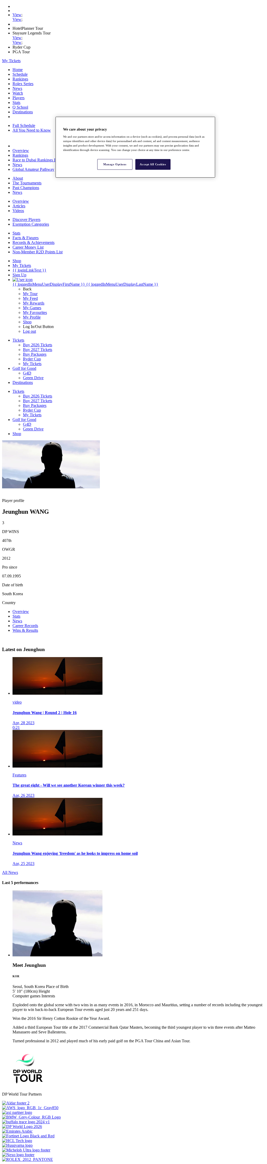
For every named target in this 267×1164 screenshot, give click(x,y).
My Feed (30, 298)
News (17, 88)
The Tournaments (27, 183)
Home (18, 69)
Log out (29, 331)
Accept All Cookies (153, 164)
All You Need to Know (32, 130)
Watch (18, 93)
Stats (16, 102)
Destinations (23, 112)
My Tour (30, 293)
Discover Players (26, 219)
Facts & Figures (26, 238)
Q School (20, 107)
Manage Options (114, 164)
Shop (27, 322)
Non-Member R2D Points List (38, 252)
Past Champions (26, 187)
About (18, 178)
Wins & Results (25, 630)
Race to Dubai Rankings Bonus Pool (43, 160)
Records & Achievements (33, 242)
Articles (19, 206)
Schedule (20, 74)
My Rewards (33, 303)
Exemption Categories (31, 224)
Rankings (20, 79)
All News (10, 872)
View (17, 15)
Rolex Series (23, 83)
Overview (21, 150)
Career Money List (28, 247)
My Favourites (35, 312)
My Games (32, 308)
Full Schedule (24, 125)
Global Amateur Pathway (33, 169)
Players (19, 98)
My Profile (32, 317)
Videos (18, 210)
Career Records (25, 625)
